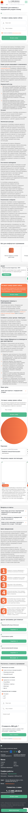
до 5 (5, 698)
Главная (2, 4)
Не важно (6, 693)
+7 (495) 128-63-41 (15, 791)
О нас (15, 764)
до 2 (5, 696)
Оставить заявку (14, 37)
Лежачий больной (8, 674)
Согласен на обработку (12, 32)
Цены (15, 762)
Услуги (7, 4)
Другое (5, 688)
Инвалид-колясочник (9, 672)
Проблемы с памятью (9, 684)
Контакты (16, 765)
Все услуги (13, 657)
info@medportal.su (9, 783)
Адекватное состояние (9, 680)
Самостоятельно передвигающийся (13, 670)
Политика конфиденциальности (6, 755)
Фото (2, 765)
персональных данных (16, 32)
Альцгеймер (7, 682)
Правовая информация (7, 767)
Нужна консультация (14, 810)
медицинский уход (5, 68)
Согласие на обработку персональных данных (19, 755)
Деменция (6, 686)
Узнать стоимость (14, 734)
